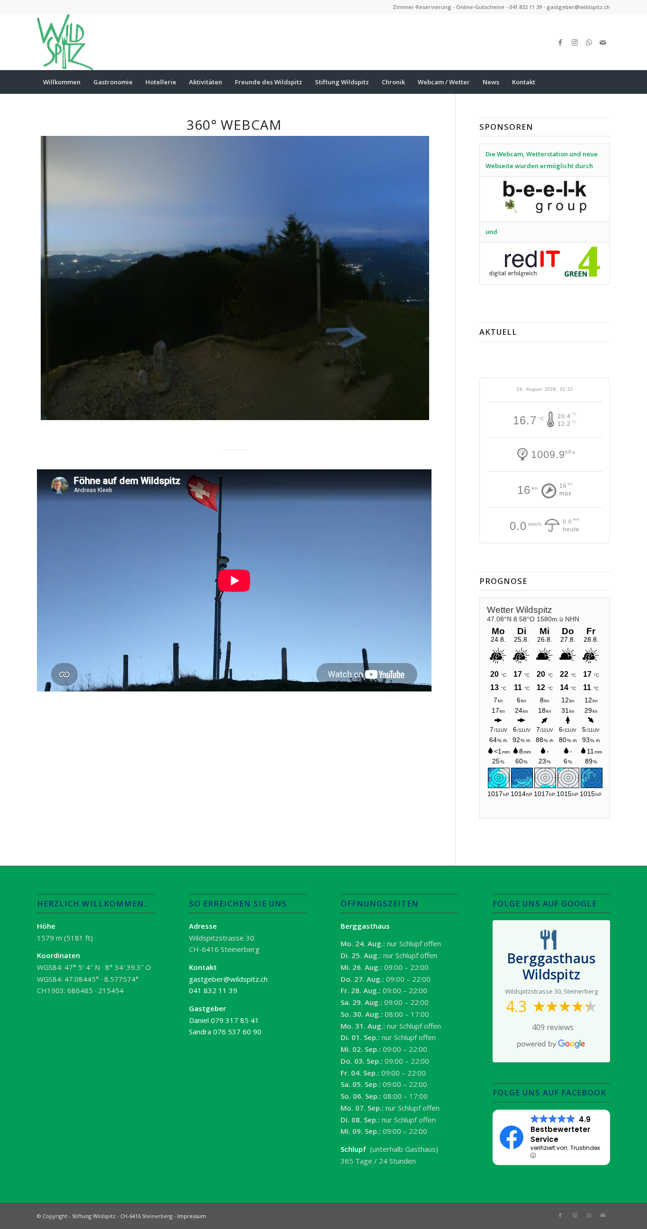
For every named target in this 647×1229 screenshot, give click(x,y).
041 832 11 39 (525, 6)
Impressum (191, 1216)
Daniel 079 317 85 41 (224, 1020)
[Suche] (604, 82)
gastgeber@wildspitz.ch (578, 6)
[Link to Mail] (603, 42)
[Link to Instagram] (574, 42)
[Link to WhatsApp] (589, 42)
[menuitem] (62, 82)
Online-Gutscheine (480, 6)
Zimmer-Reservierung (422, 6)
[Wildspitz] (65, 42)
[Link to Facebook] (560, 42)
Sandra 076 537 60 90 (225, 1031)
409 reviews (553, 1027)
